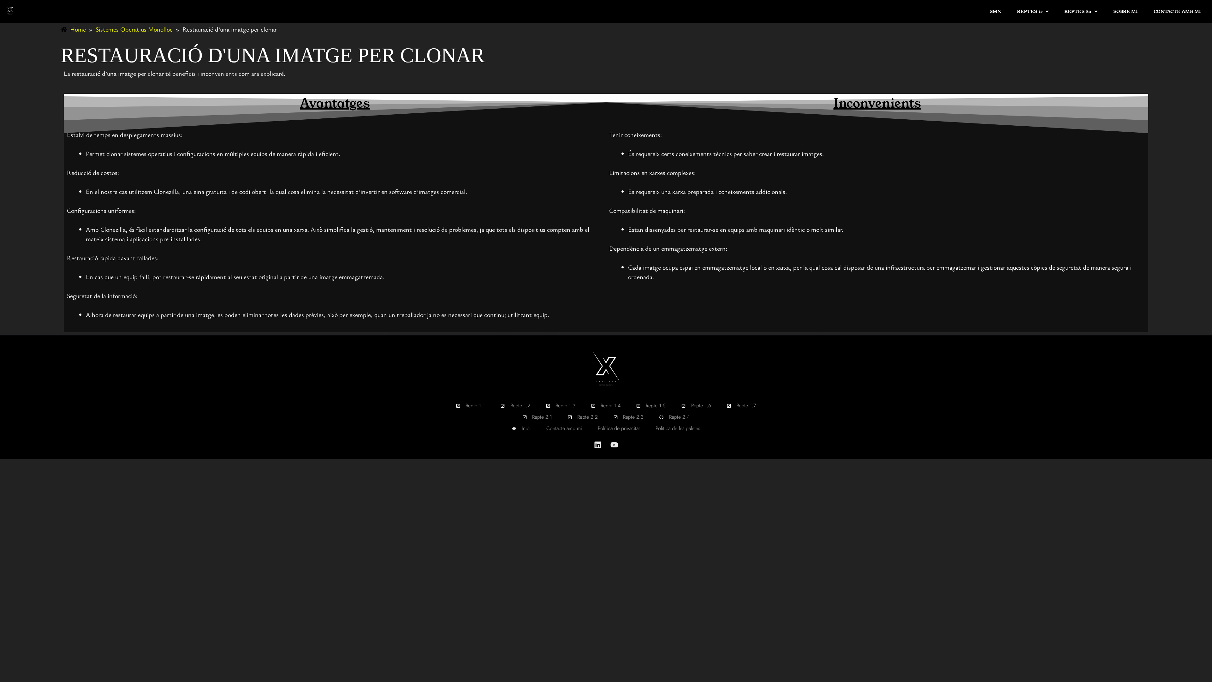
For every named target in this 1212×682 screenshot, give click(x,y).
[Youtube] (614, 444)
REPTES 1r (1030, 11)
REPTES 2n (1077, 11)
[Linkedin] (597, 444)
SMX (995, 11)
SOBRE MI (1125, 11)
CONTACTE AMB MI (1177, 11)
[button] (1032, 11)
